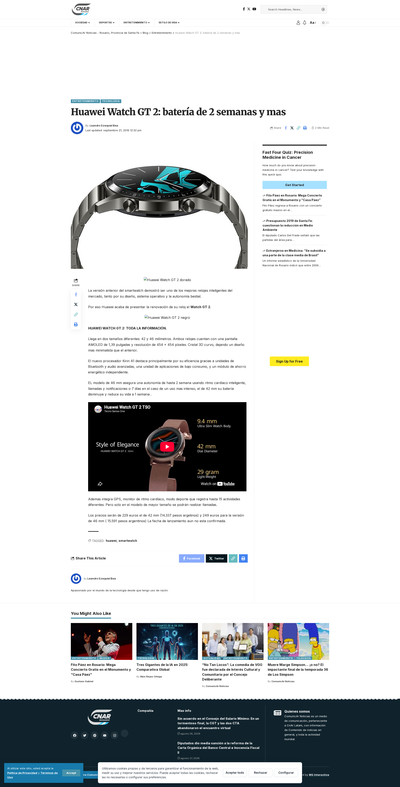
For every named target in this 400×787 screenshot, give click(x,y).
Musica (105, 658)
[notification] (304, 22)
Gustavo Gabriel (84, 681)
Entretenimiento (85, 101)
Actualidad (212, 658)
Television (303, 658)
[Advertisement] (200, 66)
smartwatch (128, 540)
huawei (111, 540)
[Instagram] (114, 735)
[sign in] (298, 23)
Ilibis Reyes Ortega (151, 676)
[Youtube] (104, 735)
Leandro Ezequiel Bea (104, 125)
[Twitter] (248, 9)
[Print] (305, 128)
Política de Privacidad (22, 772)
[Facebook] (244, 9)
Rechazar (260, 772)
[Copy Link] (298, 128)
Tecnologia (111, 101)
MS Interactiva (319, 774)
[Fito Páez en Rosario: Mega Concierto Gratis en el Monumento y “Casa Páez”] (101, 641)
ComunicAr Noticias (217, 686)
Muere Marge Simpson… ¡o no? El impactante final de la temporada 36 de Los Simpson (298, 669)
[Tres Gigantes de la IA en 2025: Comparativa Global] (167, 641)
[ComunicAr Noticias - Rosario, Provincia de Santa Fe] (81, 9)
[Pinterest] (94, 735)
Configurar (286, 772)
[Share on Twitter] (292, 128)
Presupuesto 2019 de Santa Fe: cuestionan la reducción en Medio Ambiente (287, 225)
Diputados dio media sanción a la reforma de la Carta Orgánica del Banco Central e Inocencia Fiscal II (218, 747)
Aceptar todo (235, 772)
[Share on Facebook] (286, 128)
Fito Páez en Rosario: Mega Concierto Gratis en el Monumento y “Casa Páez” (101, 669)
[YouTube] (254, 9)
